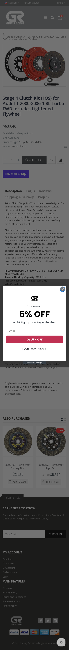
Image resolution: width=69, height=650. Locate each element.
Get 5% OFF (35, 339)
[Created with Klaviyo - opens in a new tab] (34, 362)
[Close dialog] (62, 289)
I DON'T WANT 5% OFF (34, 348)
